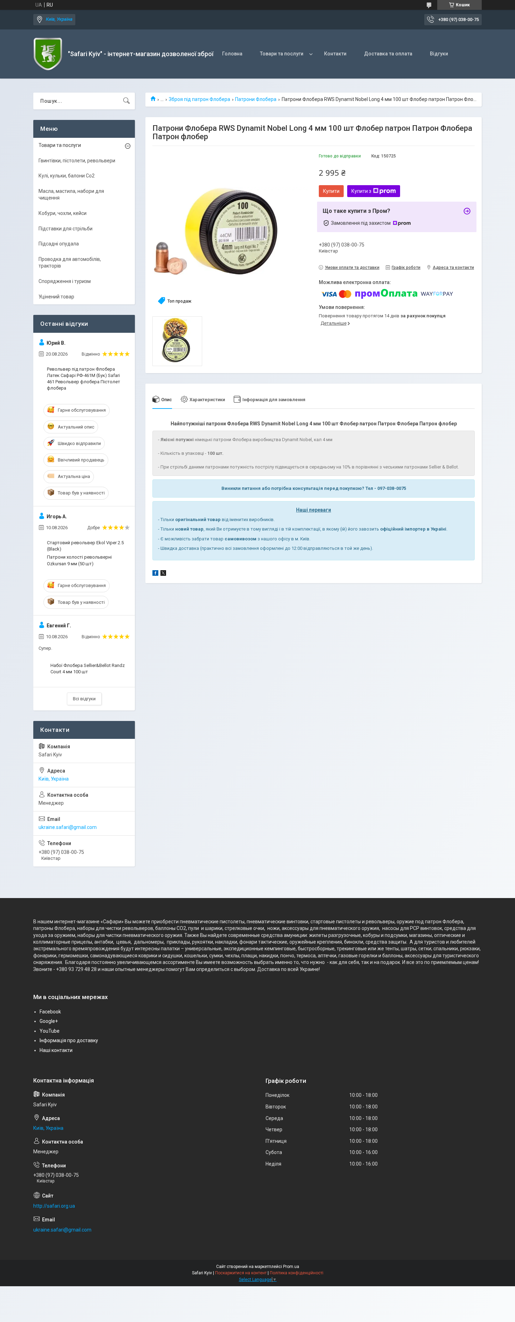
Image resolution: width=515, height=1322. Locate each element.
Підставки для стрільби (65, 228)
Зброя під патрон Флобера (199, 99)
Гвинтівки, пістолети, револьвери (77, 160)
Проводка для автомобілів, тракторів (70, 262)
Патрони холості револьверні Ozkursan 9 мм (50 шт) (79, 560)
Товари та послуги (281, 53)
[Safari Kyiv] (48, 54)
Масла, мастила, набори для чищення (71, 194)
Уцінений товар (56, 296)
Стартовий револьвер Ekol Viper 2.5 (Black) (85, 546)
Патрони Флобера (255, 99)
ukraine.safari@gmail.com (68, 827)
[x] (163, 574)
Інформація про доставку (69, 1040)
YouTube (50, 1031)
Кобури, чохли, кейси (63, 213)
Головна (232, 53)
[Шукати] (126, 101)
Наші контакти (56, 1050)
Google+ (49, 1021)
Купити (331, 191)
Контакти (335, 53)
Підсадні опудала (59, 244)
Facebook (50, 1011)
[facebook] (155, 574)
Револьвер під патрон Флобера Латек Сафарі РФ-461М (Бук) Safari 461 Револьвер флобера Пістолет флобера (83, 378)
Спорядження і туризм (65, 281)
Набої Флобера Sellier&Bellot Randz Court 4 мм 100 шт (87, 668)
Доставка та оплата (388, 53)
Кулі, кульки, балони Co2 (67, 175)
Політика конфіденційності (296, 1272)
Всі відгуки (84, 698)
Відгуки (439, 53)
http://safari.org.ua (54, 1206)
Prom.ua (291, 1266)
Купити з (361, 191)
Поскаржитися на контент (241, 1272)
